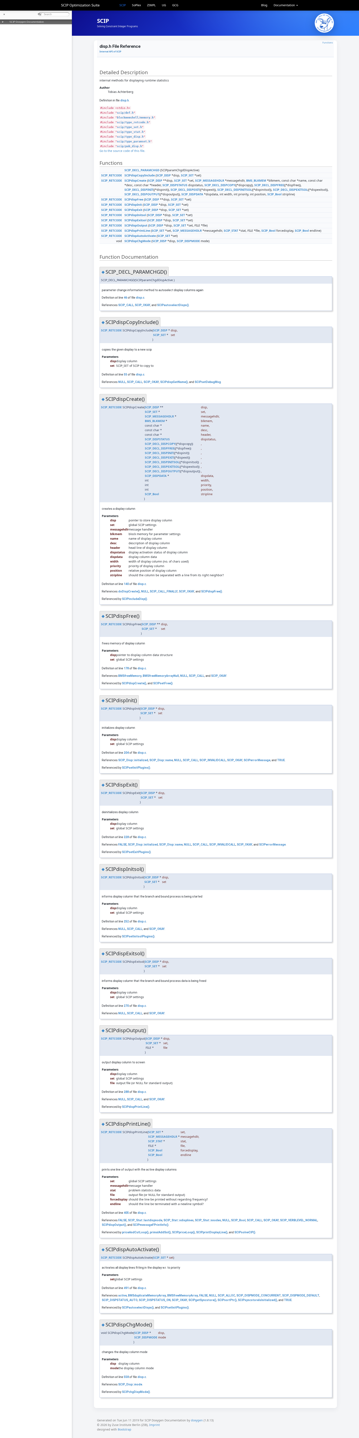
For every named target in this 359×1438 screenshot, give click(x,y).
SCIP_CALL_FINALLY (164, 591)
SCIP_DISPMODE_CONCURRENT (258, 1295)
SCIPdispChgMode (137, 241)
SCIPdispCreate (135, 180)
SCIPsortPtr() (227, 1300)
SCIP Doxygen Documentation (26, 22)
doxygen (197, 1420)
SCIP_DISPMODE (188, 241)
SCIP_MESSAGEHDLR (209, 180)
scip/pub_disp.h (129, 146)
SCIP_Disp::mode (130, 1384)
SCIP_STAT (231, 231)
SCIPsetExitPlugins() (136, 852)
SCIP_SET (187, 175)
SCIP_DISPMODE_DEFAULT (300, 1295)
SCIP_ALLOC (226, 1295)
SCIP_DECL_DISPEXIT (185, 190)
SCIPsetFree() (163, 683)
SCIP (122, 5)
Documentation (285, 5)
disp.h (124, 100)
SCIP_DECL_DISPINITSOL (234, 190)
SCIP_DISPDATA (192, 194)
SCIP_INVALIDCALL (212, 760)
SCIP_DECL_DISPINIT (138, 190)
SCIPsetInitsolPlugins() (138, 936)
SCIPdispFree (133, 199)
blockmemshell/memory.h (135, 117)
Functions (327, 42)
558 (126, 1377)
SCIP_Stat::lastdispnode (145, 1220)
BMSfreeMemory (129, 675)
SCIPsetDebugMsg (208, 382)
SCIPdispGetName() (174, 382)
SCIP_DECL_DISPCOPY (219, 185)
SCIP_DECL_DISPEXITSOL (290, 190)
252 (126, 921)
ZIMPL (151, 5)
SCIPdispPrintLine (137, 231)
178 (126, 668)
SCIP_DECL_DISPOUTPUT (141, 194)
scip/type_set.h (129, 127)
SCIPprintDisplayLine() (211, 1232)
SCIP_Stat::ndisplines (179, 1220)
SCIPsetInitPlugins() (136, 767)
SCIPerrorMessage (257, 760)
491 (126, 1288)
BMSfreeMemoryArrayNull (161, 675)
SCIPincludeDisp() (134, 599)
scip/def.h (125, 112)
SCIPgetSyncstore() (202, 1300)
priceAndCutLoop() (135, 1232)
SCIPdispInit (133, 205)
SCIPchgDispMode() (136, 1392)
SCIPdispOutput (135, 225)
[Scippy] (324, 23)
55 (125, 374)
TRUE (281, 760)
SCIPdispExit (133, 210)
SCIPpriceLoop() (183, 1232)
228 (126, 837)
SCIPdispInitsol (135, 215)
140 (126, 584)
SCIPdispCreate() (134, 683)
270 (126, 1005)
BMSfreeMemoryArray (182, 1295)
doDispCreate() (129, 591)
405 (126, 1212)
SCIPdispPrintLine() (135, 1106)
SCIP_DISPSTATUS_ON (155, 1300)
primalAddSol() (160, 1232)
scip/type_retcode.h (133, 122)
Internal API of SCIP (110, 51)
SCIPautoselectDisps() (173, 305)
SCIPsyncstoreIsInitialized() (257, 1300)
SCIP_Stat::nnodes (208, 1220)
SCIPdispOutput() (114, 1224)
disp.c (140, 297)
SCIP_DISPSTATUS (174, 185)
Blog (264, 5)
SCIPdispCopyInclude (139, 175)
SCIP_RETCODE (111, 175)
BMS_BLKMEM (256, 180)
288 (126, 1091)
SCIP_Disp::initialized (133, 760)
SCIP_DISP (163, 175)
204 (126, 752)
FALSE (122, 844)
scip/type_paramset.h (133, 141)
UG (164, 5)
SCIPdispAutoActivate (140, 236)
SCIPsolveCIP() (244, 1232)
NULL (122, 382)
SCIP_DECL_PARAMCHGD (141, 170)
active (122, 1295)
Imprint (154, 1425)
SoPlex (136, 5)
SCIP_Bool (274, 194)
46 (125, 297)
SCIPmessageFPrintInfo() (150, 1224)
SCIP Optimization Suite (80, 5)
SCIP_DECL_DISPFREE (269, 185)
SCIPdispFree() (211, 591)
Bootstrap (124, 1429)
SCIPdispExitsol (135, 220)
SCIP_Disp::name (161, 760)
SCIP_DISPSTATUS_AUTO (120, 1300)
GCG (175, 5)
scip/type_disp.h (130, 136)
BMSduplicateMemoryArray (147, 1295)
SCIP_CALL (126, 305)
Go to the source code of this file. (122, 151)
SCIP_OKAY (142, 305)
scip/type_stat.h (130, 131)
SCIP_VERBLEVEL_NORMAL (298, 1220)
